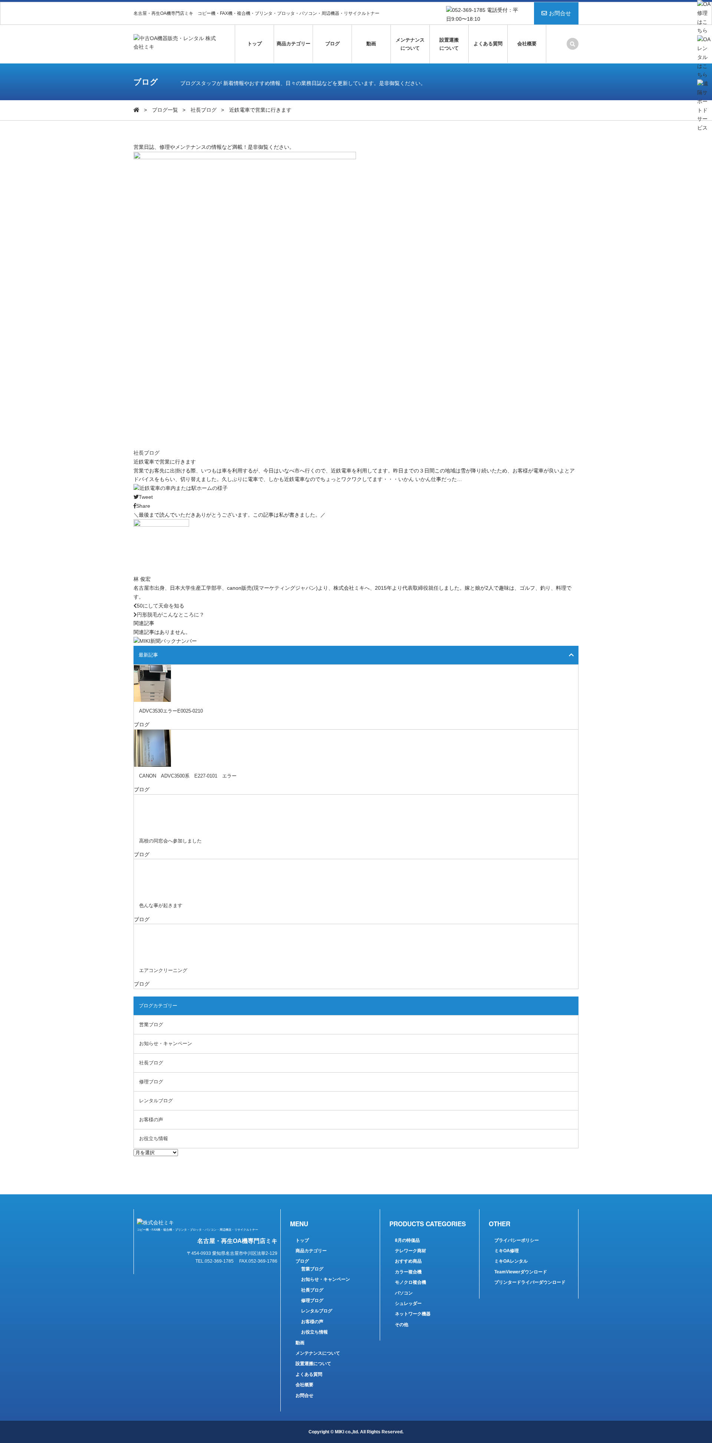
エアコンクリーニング (163, 970)
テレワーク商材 (410, 1250)
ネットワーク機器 (413, 1313)
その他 (401, 1324)
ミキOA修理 (506, 1250)
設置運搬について (449, 44)
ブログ (332, 43)
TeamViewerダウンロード (520, 1272)
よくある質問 (488, 43)
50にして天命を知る (160, 606)
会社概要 (527, 43)
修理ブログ (151, 1081)
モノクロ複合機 (410, 1282)
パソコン (404, 1293)
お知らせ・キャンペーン (165, 1043)
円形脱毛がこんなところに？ (170, 615)
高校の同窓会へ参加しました (170, 841)
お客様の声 (151, 1119)
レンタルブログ (156, 1100)
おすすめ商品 (408, 1261)
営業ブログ (151, 1024)
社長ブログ (204, 110)
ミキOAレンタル (511, 1261)
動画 (371, 43)
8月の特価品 (407, 1240)
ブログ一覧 (165, 110)
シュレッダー (408, 1303)
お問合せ (560, 13)
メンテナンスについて (410, 44)
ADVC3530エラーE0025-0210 (171, 711)
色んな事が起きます (160, 905)
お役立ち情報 (153, 1138)
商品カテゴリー (293, 43)
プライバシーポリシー (516, 1240)
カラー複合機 (408, 1272)
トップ (254, 43)
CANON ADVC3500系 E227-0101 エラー (188, 776)
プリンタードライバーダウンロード (530, 1282)
